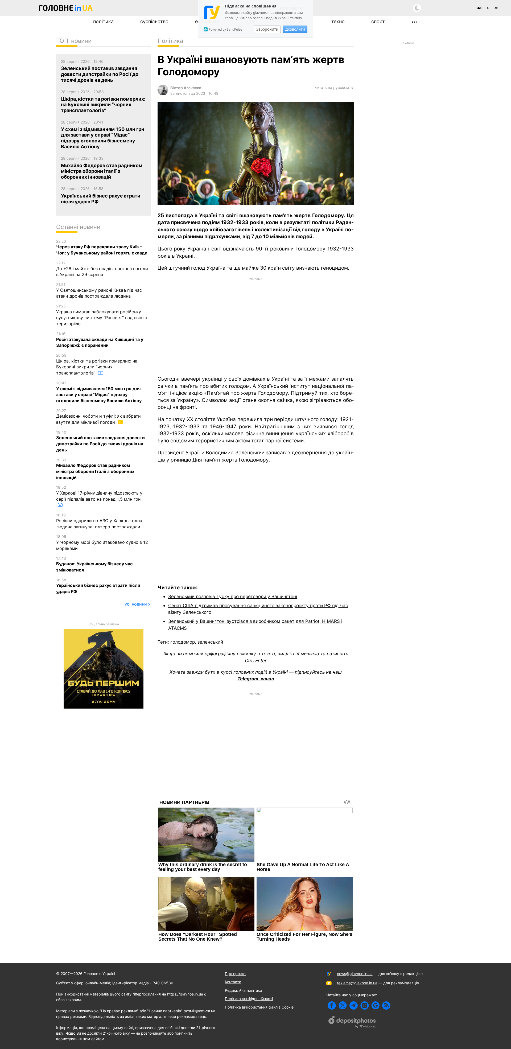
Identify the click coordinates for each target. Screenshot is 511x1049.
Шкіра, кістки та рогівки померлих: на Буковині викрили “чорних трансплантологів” (96, 364)
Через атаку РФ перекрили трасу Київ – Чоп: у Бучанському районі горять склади (101, 247)
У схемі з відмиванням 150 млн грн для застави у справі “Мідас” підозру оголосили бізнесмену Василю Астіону (99, 392)
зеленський (210, 642)
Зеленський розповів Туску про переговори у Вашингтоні (232, 596)
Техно (338, 21)
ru (487, 7)
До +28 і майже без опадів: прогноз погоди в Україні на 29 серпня (102, 269)
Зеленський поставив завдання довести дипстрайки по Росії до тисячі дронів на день (100, 441)
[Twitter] (343, 1005)
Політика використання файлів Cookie (259, 1007)
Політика (103, 21)
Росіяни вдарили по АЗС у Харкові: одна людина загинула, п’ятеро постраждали (99, 521)
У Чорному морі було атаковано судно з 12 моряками (102, 542)
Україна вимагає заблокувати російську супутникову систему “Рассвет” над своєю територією (101, 315)
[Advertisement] (256, 326)
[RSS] (386, 1005)
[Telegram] (353, 1005)
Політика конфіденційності (249, 998)
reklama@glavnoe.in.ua (357, 983)
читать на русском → (334, 87)
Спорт (378, 21)
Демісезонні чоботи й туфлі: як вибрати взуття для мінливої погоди (98, 416)
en (495, 7)
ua (478, 7)
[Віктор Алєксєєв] (163, 94)
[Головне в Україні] (66, 9)
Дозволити (295, 29)
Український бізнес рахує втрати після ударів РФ (98, 586)
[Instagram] (364, 1005)
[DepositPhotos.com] (352, 1022)
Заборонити (267, 29)
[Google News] (375, 1005)
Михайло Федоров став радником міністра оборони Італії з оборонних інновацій (95, 469)
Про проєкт (235, 973)
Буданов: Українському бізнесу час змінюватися (94, 564)
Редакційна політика (243, 990)
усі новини (136, 604)
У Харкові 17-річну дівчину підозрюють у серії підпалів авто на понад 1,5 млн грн (99, 493)
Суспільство (154, 21)
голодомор (182, 642)
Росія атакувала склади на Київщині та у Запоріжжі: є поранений (99, 339)
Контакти (233, 982)
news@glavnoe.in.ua (355, 973)
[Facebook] (332, 1005)
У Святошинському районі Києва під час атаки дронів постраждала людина (99, 290)
